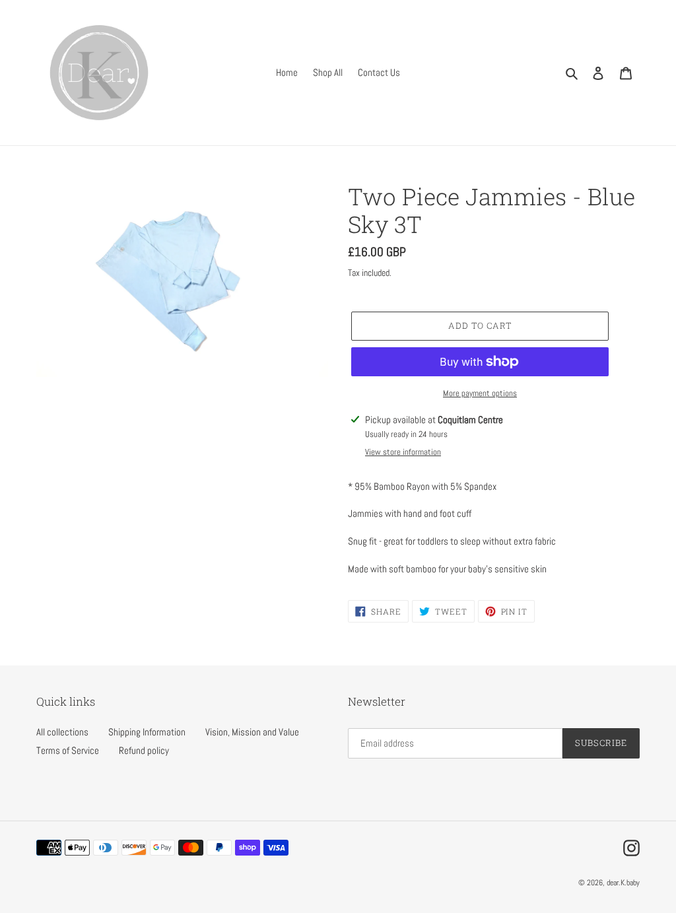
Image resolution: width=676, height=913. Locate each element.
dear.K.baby (623, 882)
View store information (403, 451)
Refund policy (144, 750)
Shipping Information (147, 732)
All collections (62, 732)
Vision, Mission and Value (252, 732)
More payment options (480, 393)
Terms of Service (67, 750)
